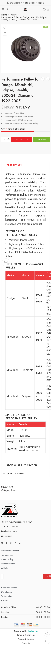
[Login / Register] (44, 9)
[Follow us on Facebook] (6, 543)
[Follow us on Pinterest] (11, 543)
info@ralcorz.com (9, 531)
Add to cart (21, 139)
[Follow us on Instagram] (15, 543)
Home (4, 15)
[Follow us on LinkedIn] (19, 543)
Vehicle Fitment (17, 473)
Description (14, 165)
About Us (26, 643)
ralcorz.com (6, 535)
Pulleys (13, 15)
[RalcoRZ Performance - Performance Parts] (26, 9)
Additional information (22, 465)
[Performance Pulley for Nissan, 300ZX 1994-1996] (43, 79)
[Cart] (48, 9)
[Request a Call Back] (47, 633)
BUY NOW (41, 139)
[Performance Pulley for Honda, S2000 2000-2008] (48, 79)
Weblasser (33, 631)
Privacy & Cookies (26, 639)
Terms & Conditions (26, 634)
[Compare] (5, 33)
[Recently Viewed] (47, 641)
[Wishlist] (5, 28)
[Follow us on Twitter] (2, 543)
